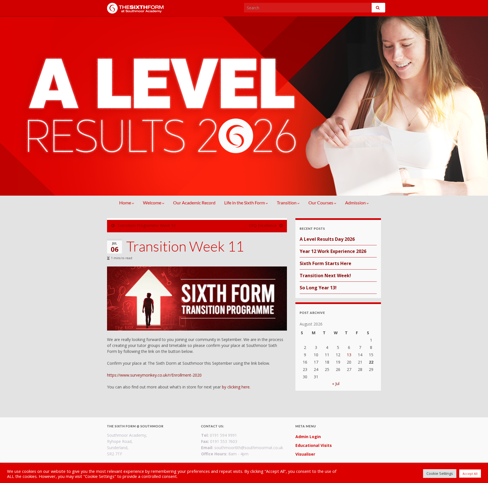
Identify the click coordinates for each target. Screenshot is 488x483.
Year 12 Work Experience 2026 (333, 251)
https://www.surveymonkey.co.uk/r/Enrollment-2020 (154, 375)
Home (125, 202)
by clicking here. (236, 387)
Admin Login (308, 436)
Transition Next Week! (325, 275)
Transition (287, 202)
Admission (356, 202)
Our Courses (321, 202)
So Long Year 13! (318, 288)
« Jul (335, 383)
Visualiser (305, 454)
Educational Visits (313, 445)
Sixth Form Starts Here (325, 263)
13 (349, 354)
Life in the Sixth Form (245, 202)
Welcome (152, 202)
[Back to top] (475, 470)
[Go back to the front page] (244, 106)
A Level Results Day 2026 (327, 239)
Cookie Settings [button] (439, 473)
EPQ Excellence (263, 225)
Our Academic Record (194, 202)
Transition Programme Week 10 (146, 225)
